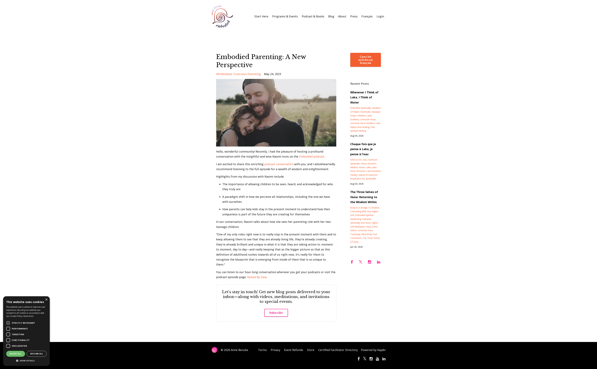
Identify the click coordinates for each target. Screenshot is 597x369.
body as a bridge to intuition (364, 207)
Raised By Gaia (257, 277)
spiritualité (371, 178)
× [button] (46, 299)
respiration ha (357, 178)
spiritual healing (358, 130)
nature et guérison (368, 174)
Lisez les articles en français (365, 59)
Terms (262, 350)
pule (373, 127)
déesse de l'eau (358, 159)
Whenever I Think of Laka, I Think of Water (364, 97)
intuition (362, 115)
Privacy (275, 350)
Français (367, 16)
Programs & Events (285, 16)
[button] (26, 361)
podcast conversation (278, 164)
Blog (331, 16)
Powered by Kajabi (373, 350)
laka (368, 167)
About (342, 16)
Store (310, 350)
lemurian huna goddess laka (365, 123)
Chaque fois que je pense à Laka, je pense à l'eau (363, 149)
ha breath (365, 111)
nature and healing (359, 127)
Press (354, 16)
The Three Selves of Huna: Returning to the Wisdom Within (364, 197)
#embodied (224, 74)
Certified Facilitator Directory (338, 350)
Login (380, 16)
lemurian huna (367, 119)
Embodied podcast (311, 156)
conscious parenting (247, 74)
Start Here (261, 16)
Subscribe (276, 312)
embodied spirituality (360, 107)
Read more (28, 316)
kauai (362, 167)
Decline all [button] (36, 353)
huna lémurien (368, 163)
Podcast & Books (313, 16)
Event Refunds (293, 350)
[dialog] (26, 331)
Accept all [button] (16, 353)
